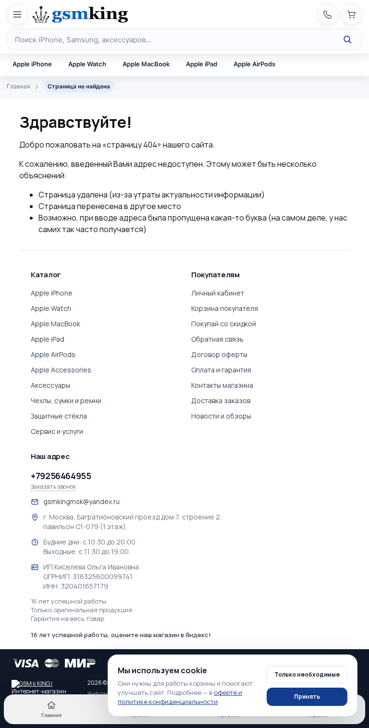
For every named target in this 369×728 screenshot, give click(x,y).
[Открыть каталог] (17, 14)
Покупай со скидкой (223, 323)
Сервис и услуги (57, 431)
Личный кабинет (217, 292)
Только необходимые (307, 674)
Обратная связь (217, 339)
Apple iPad (201, 64)
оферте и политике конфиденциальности (180, 697)
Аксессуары (50, 385)
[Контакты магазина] (327, 14)
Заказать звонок (53, 487)
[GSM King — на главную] (80, 14)
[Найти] (347, 39)
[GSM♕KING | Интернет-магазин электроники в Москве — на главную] (45, 686)
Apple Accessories (61, 369)
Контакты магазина (222, 385)
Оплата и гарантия (221, 369)
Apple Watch (87, 64)
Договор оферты (219, 354)
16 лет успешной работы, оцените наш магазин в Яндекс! (121, 634)
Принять (307, 696)
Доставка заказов (220, 400)
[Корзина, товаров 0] (351, 14)
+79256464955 (61, 475)
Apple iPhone (32, 64)
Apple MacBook (146, 64)
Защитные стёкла (59, 415)
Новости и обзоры (221, 415)
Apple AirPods (254, 64)
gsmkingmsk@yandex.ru (81, 501)
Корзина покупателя (224, 308)
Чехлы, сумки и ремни (66, 400)
